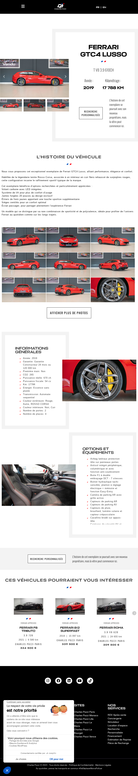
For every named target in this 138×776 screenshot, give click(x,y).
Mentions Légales (103, 765)
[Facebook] (58, 681)
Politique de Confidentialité (81, 765)
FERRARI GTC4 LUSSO (103, 50)
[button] (23, 6)
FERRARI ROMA (111, 627)
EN (104, 7)
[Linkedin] (69, 681)
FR (98, 7)
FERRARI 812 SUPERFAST (70, 629)
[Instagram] (48, 681)
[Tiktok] (90, 681)
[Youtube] (79, 681)
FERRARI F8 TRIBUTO (29, 629)
